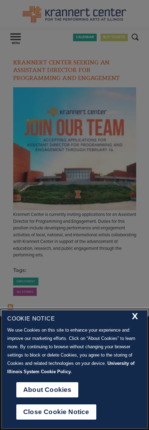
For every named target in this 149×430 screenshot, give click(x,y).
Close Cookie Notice (56, 411)
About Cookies (47, 389)
